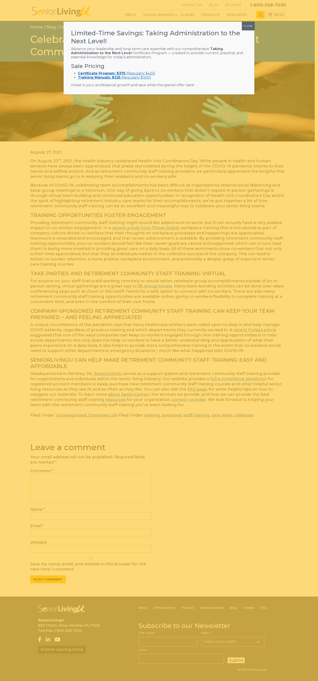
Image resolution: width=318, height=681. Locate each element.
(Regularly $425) (116, 73)
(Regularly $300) (114, 77)
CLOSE (248, 26)
